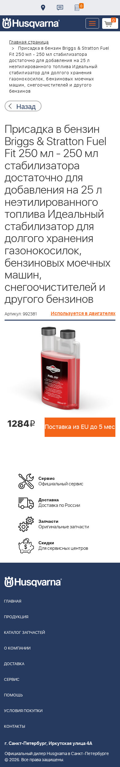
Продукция (16, 617)
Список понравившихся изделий (77, 8)
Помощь (13, 695)
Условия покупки (23, 711)
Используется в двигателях (83, 313)
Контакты (60, 8)
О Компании (17, 648)
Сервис (11, 680)
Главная (12, 601)
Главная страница (29, 42)
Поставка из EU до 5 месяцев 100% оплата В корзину (80, 427)
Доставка (43, 8)
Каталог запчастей (24, 633)
